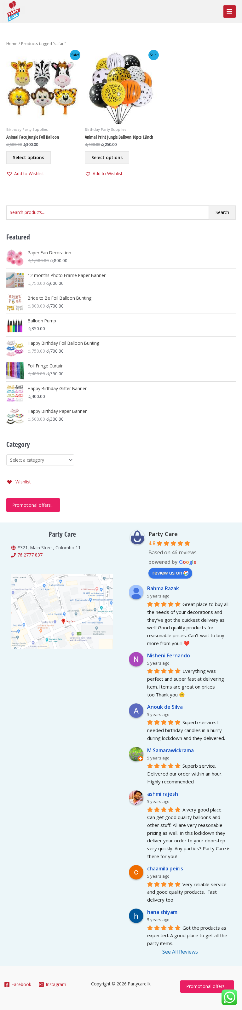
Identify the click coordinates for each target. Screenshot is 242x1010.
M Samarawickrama (170, 750)
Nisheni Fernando (168, 655)
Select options (28, 157)
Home (12, 43)
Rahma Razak (163, 588)
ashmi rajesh (162, 793)
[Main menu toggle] (229, 11)
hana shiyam (162, 912)
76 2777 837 (30, 555)
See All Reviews (180, 951)
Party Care (163, 534)
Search (222, 212)
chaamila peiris (165, 868)
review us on (167, 572)
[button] (25, 173)
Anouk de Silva (165, 706)
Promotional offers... (33, 505)
